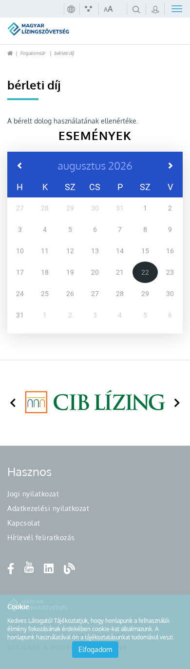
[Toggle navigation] (174, 9)
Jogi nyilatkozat (33, 494)
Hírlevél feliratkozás (41, 537)
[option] (95, 402)
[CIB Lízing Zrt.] (95, 401)
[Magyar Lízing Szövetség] (51, 29)
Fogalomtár (32, 53)
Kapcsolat (23, 523)
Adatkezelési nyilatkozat (48, 508)
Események (95, 135)
